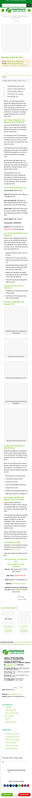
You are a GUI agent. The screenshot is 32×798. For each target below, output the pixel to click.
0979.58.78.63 (11, 61)
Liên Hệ (7, 719)
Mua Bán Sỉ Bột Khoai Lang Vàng (8, 627)
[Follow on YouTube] (28, 785)
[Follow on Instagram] (7, 785)
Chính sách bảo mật (11, 745)
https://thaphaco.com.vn (19, 583)
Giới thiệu (8, 707)
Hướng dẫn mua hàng (12, 734)
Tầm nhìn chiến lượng (12, 713)
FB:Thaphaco (5, 65)
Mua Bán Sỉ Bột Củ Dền (24, 627)
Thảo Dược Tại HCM (20, 642)
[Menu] (2, 10)
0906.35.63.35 (11, 63)
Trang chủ (7, 16)
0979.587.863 (19, 63)
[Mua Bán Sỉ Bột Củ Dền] (24, 617)
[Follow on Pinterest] (18, 2)
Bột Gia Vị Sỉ (16, 18)
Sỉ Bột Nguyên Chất (20, 16)
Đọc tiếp (8, 630)
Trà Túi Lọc (27, 644)
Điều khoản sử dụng (11, 748)
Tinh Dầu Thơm (9, 644)
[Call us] (17, 2)
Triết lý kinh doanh (10, 710)
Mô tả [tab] (4, 77)
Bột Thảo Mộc (19, 644)
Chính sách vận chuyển (12, 739)
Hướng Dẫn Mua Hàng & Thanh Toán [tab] (14, 80)
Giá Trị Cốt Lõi (9, 716)
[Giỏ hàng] (29, 10)
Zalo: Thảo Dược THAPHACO (18, 65)
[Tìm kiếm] (28, 5)
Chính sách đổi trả (10, 742)
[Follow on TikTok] (12, 2)
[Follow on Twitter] (14, 2)
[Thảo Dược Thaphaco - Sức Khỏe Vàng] (16, 10)
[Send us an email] (15, 2)
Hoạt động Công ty (11, 722)
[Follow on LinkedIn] (20, 2)
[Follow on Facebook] (10, 2)
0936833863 (19, 589)
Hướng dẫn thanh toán (12, 737)
